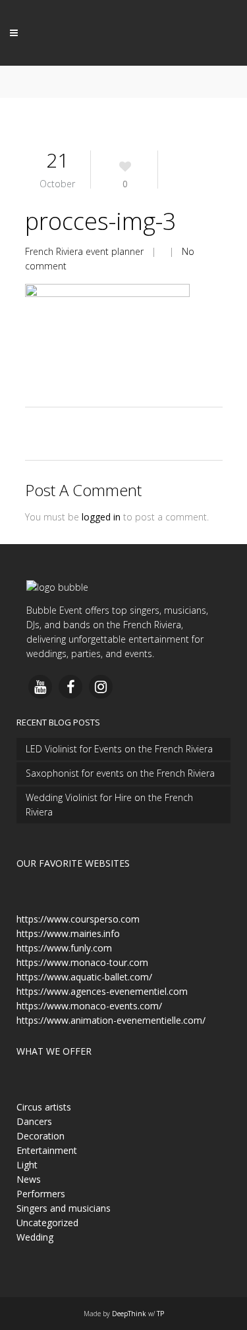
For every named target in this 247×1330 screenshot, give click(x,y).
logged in (101, 517)
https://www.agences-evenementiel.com (102, 991)
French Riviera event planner (84, 251)
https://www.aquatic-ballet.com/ (84, 977)
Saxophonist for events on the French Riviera (120, 773)
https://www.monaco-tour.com (82, 962)
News (28, 1179)
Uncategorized (47, 1222)
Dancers (34, 1121)
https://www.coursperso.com (78, 919)
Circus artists (43, 1107)
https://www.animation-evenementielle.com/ (111, 1020)
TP (160, 1313)
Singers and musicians (63, 1208)
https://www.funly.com (64, 948)
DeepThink (129, 1313)
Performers (40, 1193)
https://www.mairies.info (68, 933)
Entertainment (46, 1150)
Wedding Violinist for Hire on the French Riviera (109, 804)
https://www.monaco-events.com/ (89, 1005)
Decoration (40, 1136)
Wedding (34, 1237)
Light (27, 1164)
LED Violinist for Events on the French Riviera (119, 749)
